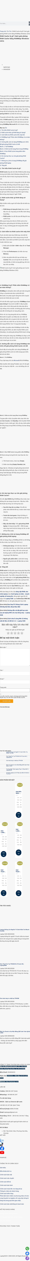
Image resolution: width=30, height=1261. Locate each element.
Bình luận (3, 647)
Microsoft (16, 360)
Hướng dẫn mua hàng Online (8, 1213)
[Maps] (27, 1258)
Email (2, 679)
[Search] (29, 23)
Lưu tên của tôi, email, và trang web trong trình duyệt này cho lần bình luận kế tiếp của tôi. (13, 697)
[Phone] (27, 1248)
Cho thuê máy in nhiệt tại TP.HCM (9, 998)
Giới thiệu (3, 1167)
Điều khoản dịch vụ (5, 1171)
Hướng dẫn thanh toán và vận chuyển (11, 1217)
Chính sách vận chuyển (7, 1178)
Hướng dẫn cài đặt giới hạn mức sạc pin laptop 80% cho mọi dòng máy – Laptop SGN (15, 613)
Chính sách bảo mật (6, 1174)
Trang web (3, 687)
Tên (1, 670)
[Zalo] (27, 1253)
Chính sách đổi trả (5, 1181)
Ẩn (6, 128)
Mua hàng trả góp (5, 1220)
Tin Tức (9, 31)
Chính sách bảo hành (6, 1185)
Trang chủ (3, 31)
